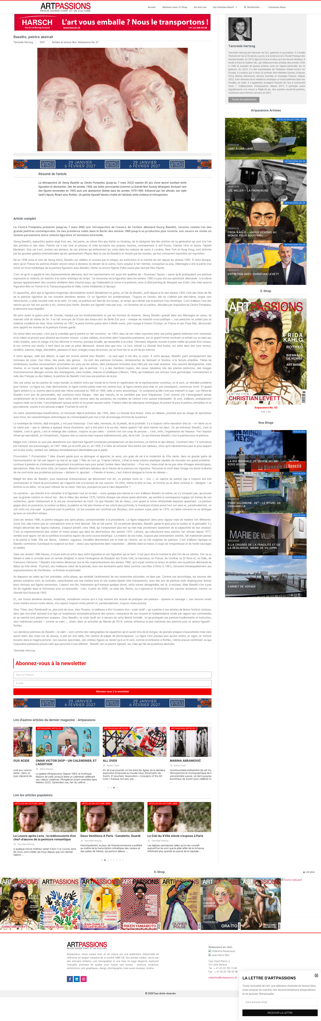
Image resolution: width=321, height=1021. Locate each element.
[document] (160, 510)
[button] (316, 975)
